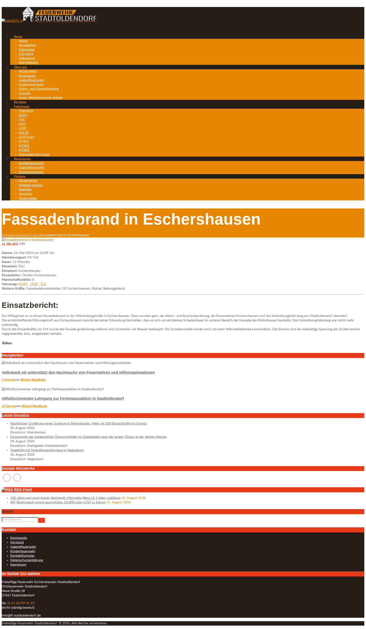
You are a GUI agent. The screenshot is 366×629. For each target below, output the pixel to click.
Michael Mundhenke (33, 379)
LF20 (34, 284)
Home (6, 235)
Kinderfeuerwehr (23, 551)
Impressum (18, 564)
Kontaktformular (22, 555)
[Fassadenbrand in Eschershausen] (28, 239)
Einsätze (34, 235)
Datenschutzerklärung (26, 560)
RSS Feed (23, 489)
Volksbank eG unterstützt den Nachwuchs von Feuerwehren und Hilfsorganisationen (78, 372)
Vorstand (17, 542)
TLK (43, 284)
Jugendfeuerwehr (23, 546)
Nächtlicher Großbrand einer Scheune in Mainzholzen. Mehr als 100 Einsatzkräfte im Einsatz (78, 423)
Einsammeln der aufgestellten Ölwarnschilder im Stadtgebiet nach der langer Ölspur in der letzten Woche (88, 437)
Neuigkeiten (19, 235)
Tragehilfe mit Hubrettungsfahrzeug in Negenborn (47, 450)
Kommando (18, 538)
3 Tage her (8, 379)
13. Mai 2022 (10, 243)
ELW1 (23, 284)
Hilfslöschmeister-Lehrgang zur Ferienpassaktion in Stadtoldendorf (63, 398)
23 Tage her (9, 406)
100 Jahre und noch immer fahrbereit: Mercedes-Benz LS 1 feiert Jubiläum (65, 498)
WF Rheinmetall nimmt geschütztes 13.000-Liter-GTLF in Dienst (58, 502)
